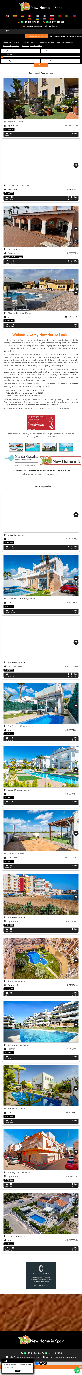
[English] (7, 15)
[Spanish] (15, 15)
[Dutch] (44, 18)
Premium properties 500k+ (32, 46)
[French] (44, 15)
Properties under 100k (11, 42)
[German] (22, 15)
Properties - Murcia (29, 42)
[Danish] (30, 15)
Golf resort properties (11, 46)
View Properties (41, 65)
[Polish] (52, 15)
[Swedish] (67, 15)
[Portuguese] (59, 15)
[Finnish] (37, 15)
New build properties (65, 42)
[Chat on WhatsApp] (77, 1370)
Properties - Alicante (46, 42)
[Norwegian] (52, 18)
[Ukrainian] (37, 18)
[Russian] (74, 15)
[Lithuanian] (30, 18)
